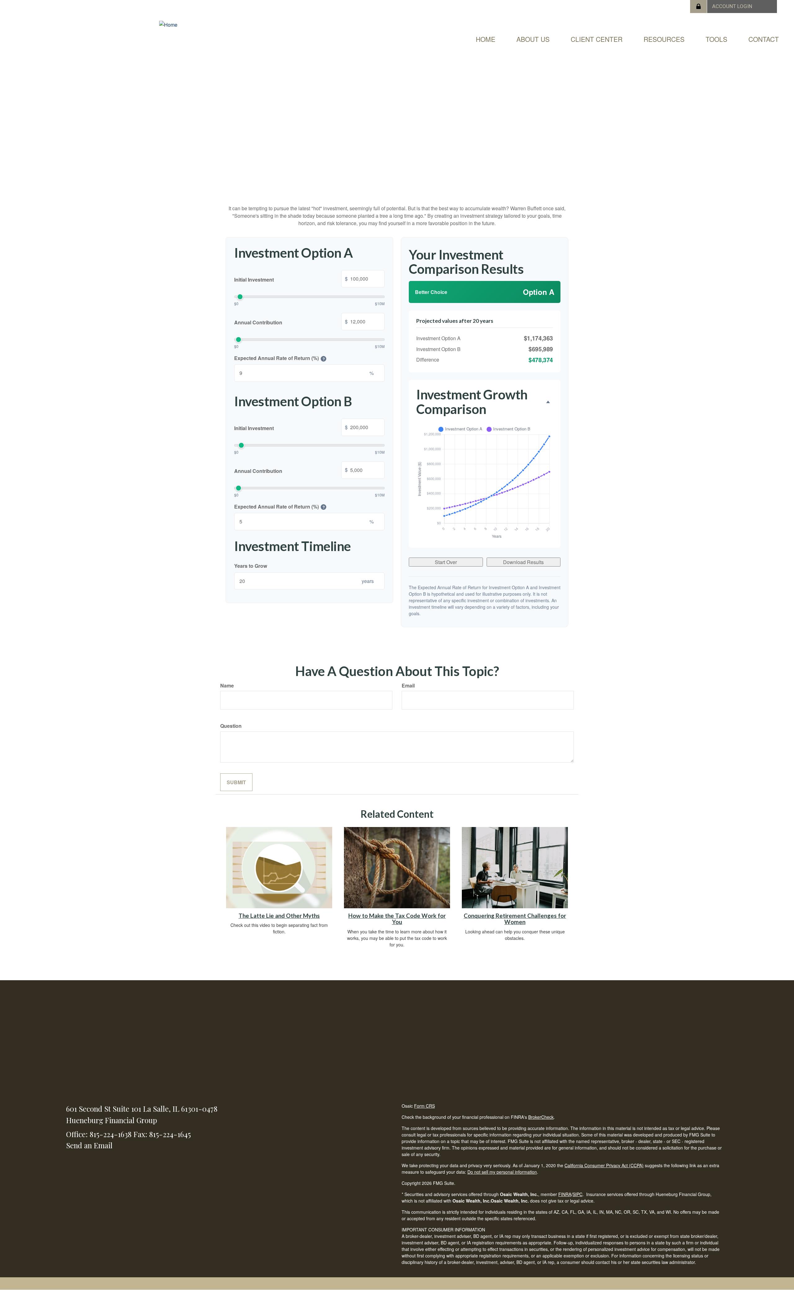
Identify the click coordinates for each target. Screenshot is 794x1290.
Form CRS (424, 1106)
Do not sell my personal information (502, 1172)
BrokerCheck (541, 1117)
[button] (533, 39)
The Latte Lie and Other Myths (279, 915)
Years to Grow (250, 565)
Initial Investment (291, 279)
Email (408, 685)
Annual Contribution (291, 322)
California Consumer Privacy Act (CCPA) (604, 1165)
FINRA (564, 1194)
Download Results (523, 562)
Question (231, 725)
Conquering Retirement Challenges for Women (515, 919)
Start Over (446, 562)
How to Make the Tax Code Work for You (397, 919)
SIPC (577, 1194)
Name (227, 685)
